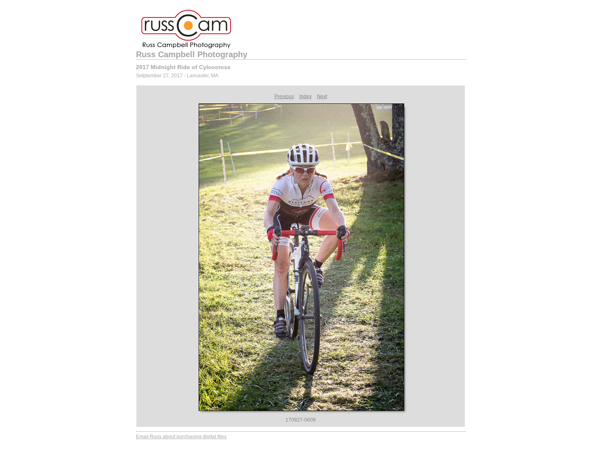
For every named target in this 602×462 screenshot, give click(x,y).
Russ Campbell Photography (191, 54)
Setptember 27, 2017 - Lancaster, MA (177, 75)
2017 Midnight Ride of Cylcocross (183, 67)
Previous (284, 96)
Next (322, 96)
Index (305, 96)
